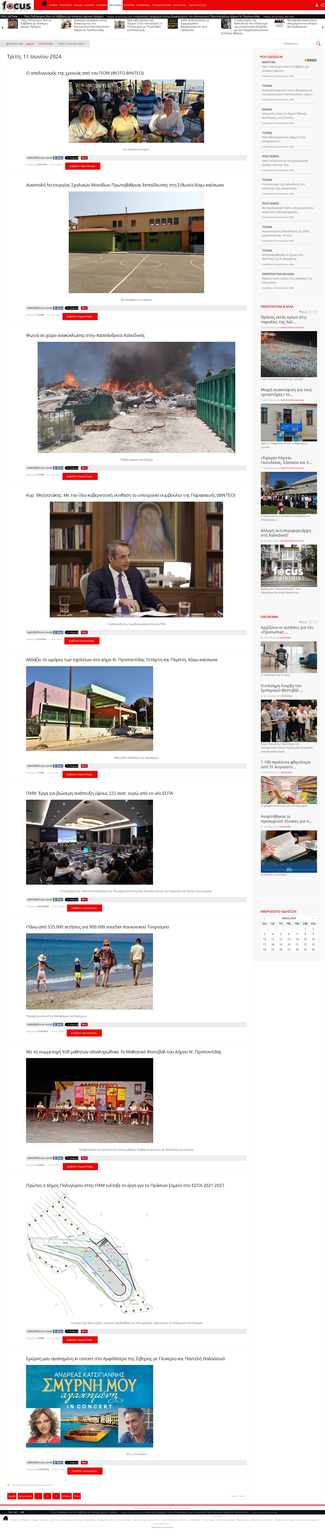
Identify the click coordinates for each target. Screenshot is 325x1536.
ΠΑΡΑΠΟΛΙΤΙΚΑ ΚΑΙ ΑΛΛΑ (278, 274)
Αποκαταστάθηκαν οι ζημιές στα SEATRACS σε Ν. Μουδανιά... (282, 257)
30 (313, 949)
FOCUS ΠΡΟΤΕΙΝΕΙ (123, 1520)
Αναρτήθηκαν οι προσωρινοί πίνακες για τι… (287, 819)
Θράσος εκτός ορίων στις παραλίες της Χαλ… (284, 319)
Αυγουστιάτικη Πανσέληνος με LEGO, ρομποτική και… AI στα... (286, 233)
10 (264, 939)
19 (280, 944)
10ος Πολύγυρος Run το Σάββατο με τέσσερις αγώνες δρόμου (196, 23)
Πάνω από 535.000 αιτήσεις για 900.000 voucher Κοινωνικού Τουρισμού (97, 927)
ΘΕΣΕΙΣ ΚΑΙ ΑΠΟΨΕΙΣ (226, 1520)
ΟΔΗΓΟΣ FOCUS (197, 5)
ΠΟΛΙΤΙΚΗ (101, 5)
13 (288, 939)
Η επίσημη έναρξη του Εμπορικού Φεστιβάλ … (282, 688)
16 (313, 939)
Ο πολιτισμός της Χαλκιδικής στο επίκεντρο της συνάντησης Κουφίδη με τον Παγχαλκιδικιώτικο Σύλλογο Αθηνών (84, 26)
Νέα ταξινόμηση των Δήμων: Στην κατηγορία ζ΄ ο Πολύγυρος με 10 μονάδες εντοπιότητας (304, 25)
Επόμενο (66, 1496)
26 (280, 949)
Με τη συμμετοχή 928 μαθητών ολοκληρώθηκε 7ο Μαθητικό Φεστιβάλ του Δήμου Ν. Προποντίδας (123, 1052)
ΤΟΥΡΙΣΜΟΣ (65, 5)
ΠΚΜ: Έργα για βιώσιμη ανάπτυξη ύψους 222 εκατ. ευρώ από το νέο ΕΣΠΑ (99, 793)
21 (297, 944)
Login (317, 5)
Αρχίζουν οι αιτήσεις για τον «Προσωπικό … (287, 630)
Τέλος (77, 1496)
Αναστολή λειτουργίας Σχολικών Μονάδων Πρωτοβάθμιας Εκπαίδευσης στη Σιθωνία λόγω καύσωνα (125, 185)
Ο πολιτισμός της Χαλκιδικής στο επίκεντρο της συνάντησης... (283, 186)
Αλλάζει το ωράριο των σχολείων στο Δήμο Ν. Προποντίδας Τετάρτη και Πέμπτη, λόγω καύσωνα (121, 659)
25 (272, 949)
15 (305, 939)
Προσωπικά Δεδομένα (163, 1508)
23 (313, 944)
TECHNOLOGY (281, 1520)
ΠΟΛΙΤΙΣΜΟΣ (143, 5)
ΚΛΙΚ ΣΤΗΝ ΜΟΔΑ (169, 1520)
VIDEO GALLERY (312, 1520)
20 (288, 944)
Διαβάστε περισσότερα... (82, 166)
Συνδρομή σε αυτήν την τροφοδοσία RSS (32, 1485)
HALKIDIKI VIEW (296, 1520)
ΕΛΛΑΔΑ (78, 5)
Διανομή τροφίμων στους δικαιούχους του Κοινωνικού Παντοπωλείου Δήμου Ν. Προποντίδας (251, 25)
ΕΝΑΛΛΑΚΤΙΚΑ (242, 1520)
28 (297, 949)
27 (288, 949)
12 (280, 939)
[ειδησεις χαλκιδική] (44, 5)
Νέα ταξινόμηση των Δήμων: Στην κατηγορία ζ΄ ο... (284, 139)
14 (297, 939)
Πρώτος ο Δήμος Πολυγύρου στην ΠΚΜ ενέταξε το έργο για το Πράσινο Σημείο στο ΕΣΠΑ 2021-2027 (125, 1185)
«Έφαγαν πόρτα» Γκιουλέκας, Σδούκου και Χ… (286, 460)
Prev (310, 312)
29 (305, 949)
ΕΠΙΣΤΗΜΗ (268, 1520)
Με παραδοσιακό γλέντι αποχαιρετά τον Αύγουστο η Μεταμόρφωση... (287, 210)
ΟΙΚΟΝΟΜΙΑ (115, 5)
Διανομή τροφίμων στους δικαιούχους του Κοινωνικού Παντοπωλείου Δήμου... (288, 92)
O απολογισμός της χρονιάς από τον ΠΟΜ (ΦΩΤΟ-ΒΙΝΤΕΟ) (85, 73)
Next (315, 312)
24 (264, 949)
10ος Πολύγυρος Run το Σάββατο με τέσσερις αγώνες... (285, 69)
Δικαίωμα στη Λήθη (142, 1508)
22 (305, 944)
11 (272, 939)
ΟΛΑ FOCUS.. (217, 1516)
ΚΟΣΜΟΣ (89, 5)
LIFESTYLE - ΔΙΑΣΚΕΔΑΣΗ (190, 1520)
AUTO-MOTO (154, 1520)
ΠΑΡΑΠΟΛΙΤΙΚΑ (139, 1520)
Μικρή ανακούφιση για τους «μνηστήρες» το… (286, 392)
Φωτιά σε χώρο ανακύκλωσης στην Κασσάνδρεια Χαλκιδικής (85, 335)
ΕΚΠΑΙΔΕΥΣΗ (256, 1520)
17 (264, 944)
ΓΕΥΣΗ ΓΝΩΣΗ (209, 1520)
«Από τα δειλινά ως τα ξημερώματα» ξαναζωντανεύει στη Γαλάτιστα (35, 25)
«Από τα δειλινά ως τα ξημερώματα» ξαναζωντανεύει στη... (285, 163)
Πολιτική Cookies (182, 1508)
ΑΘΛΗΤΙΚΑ (129, 5)
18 (272, 944)
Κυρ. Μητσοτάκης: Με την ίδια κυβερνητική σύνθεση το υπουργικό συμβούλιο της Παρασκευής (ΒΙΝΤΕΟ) (130, 495)
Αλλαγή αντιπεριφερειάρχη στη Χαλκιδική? (286, 533)
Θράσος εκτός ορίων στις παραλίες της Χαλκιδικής (287, 280)
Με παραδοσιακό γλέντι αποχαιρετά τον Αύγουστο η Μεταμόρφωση (145, 23)
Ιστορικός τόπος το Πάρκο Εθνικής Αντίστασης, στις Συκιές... (284, 116)
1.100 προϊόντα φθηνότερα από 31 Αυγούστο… (286, 764)
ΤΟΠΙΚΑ (53, 5)
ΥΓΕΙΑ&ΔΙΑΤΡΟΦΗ (161, 5)
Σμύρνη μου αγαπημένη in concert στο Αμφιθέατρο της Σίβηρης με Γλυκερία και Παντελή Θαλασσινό (125, 1358)
